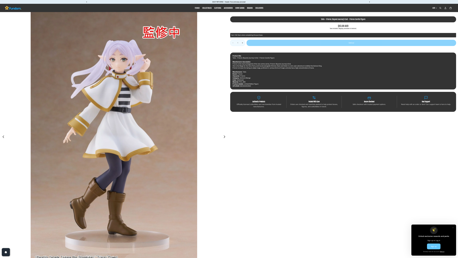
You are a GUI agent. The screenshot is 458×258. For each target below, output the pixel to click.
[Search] (440, 8)
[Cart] (450, 8)
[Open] (6, 252)
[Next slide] (225, 137)
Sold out (351, 43)
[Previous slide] (2, 137)
